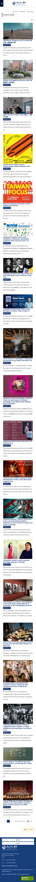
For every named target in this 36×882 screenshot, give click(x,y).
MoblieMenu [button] (1, 3)
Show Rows (18, 821)
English (18, 843)
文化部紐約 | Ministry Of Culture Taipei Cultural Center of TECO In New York (12, 848)
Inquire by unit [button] (32, 20)
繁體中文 (18, 840)
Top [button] (31, 829)
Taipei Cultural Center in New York (19, 3)
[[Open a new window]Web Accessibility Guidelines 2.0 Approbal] (27, 878)
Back (25, 829)
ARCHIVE (22, 11)
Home (16, 11)
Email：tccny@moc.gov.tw (9, 865)
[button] (28, 821)
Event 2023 (30, 11)
